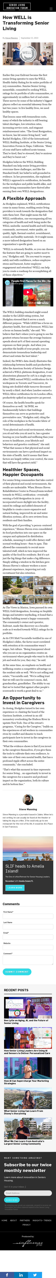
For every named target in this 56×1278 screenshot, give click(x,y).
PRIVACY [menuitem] (26, 1225)
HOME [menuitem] (4, 1220)
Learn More (15, 888)
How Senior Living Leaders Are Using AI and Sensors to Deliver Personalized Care (27, 1051)
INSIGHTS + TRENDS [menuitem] (42, 1220)
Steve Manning (11, 38)
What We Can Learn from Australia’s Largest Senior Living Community (24, 1142)
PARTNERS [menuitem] (25, 1220)
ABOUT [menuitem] (13, 1220)
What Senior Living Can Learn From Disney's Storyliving (23, 1112)
